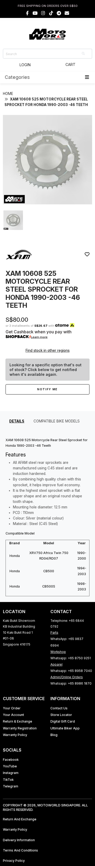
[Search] (83, 54)
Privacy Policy (14, 861)
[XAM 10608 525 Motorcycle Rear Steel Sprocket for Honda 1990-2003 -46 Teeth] (47, 203)
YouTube (10, 766)
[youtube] (34, 13)
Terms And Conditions (20, 850)
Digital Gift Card (62, 721)
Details (16, 421)
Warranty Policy (15, 735)
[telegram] (59, 13)
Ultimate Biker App (65, 728)
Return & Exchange (17, 721)
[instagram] (43, 13)
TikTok (8, 780)
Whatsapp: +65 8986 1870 (71, 683)
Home (8, 94)
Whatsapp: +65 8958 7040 (71, 671)
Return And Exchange (19, 819)
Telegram (10, 786)
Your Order (12, 708)
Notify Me (47, 389)
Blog (54, 735)
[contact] (67, 13)
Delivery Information (19, 840)
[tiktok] (51, 13)
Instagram (10, 773)
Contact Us (59, 708)
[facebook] (27, 13)
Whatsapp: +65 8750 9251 (70, 658)
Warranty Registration (20, 728)
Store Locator (61, 715)
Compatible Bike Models (57, 421)
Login (25, 64)
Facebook (11, 760)
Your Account (13, 715)
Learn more (39, 337)
